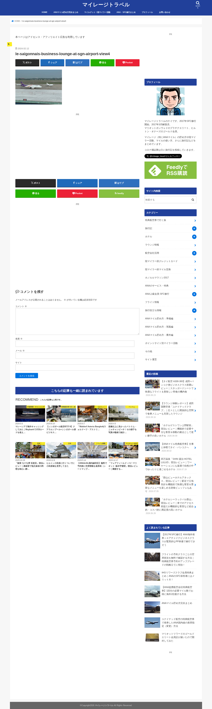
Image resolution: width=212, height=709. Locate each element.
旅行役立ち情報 (153, 310)
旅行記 (148, 228)
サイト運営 (151, 359)
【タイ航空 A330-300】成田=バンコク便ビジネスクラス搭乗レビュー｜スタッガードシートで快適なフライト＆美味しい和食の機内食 (169, 388)
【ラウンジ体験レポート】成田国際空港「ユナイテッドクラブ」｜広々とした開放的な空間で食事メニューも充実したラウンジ (169, 410)
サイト (18, 362)
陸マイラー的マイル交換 (158, 269)
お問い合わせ (164, 12)
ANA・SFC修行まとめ (126, 12)
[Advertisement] (44, 138)
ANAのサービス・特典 (157, 285)
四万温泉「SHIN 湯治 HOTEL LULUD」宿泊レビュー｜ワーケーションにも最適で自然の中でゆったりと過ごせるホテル (169, 464)
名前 (19, 338)
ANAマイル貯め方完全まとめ (66, 12)
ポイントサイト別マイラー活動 (161, 343)
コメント (21, 306)
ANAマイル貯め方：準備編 (159, 318)
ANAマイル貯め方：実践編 (159, 327)
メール (20, 350)
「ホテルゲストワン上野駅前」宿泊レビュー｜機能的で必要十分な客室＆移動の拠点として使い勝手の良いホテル (169, 430)
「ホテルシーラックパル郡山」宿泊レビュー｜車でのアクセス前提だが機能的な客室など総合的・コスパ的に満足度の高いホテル (169, 506)
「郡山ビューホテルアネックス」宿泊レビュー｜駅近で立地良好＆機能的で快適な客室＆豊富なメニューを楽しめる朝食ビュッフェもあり (169, 484)
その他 (148, 351)
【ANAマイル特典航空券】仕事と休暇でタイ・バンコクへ (177, 447)
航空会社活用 (152, 253)
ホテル (148, 236)
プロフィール (147, 12)
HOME (44, 12)
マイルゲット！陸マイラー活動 (97, 12)
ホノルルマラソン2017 (157, 277)
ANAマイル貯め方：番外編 (159, 335)
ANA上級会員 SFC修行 (157, 294)
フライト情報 (152, 302)
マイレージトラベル (106, 4)
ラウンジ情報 (152, 245)
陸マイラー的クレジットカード (161, 261)
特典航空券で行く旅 (155, 220)
